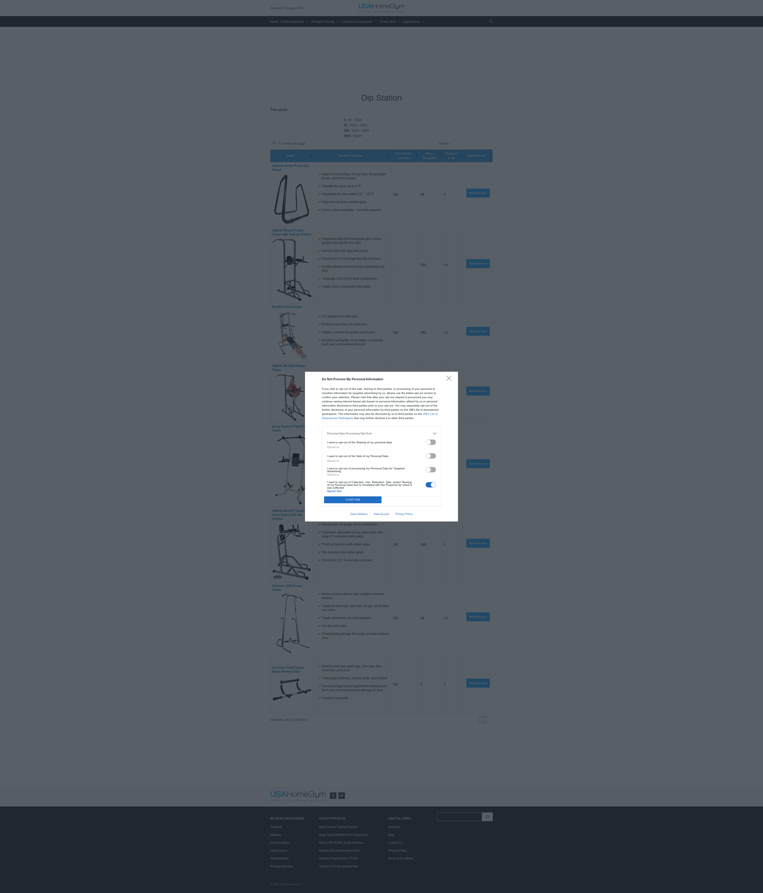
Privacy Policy (404, 514)
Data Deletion (359, 514)
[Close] (450, 379)
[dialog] (381, 446)
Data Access (381, 514)
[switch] (431, 442)
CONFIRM (353, 499)
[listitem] (381, 433)
